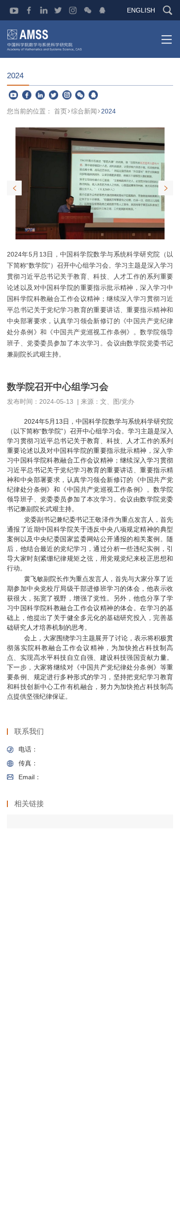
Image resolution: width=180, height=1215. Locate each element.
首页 (60, 111)
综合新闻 (84, 111)
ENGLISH (141, 10)
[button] (165, 188)
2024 (108, 111)
